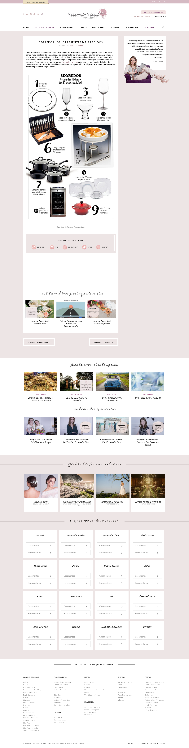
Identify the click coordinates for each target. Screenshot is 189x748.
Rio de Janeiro (29, 715)
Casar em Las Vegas (92, 707)
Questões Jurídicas (62, 705)
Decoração (122, 687)
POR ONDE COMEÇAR (44, 27)
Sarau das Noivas (61, 722)
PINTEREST (105, 247)
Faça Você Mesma (152, 697)
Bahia (25, 682)
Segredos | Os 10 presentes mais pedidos (71, 42)
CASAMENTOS (131, 27)
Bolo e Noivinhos (152, 685)
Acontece (58, 717)
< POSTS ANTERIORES (39, 342)
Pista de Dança (151, 710)
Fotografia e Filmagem (155, 700)
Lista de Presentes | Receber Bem (40, 322)
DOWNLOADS (150, 27)
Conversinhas (60, 720)
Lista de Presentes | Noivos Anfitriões (102, 322)
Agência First (41, 501)
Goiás (25, 697)
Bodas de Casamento (63, 682)
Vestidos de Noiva (92, 695)
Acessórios (89, 682)
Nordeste (27, 705)
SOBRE (143, 743)
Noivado (57, 702)
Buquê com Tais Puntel (41, 439)
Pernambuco (28, 713)
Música (148, 708)
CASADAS (114, 27)
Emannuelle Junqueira (112, 501)
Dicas (56, 692)
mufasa (81, 743)
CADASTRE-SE (161, 1)
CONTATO (152, 743)
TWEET (90, 247)
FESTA (84, 27)
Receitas (121, 697)
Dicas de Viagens (91, 710)
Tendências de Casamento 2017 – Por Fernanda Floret (76, 441)
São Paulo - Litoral (31, 725)
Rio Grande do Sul (31, 718)
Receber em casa (125, 695)
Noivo (87, 692)
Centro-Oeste (29, 687)
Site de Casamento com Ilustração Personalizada (71, 324)
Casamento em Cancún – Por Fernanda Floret (112, 441)
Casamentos (33, 545)
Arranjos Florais (125, 682)
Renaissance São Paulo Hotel (77, 501)
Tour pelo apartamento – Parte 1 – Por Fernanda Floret (148, 442)
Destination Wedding (32, 690)
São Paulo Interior (31, 728)
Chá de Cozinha (60, 690)
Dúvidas (57, 695)
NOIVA (26, 27)
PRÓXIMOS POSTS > (103, 342)
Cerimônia (58, 687)
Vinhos (121, 700)
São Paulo (27, 723)
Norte (25, 708)
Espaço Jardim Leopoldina (148, 501)
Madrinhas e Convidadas (95, 690)
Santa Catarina (29, 720)
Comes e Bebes (151, 687)
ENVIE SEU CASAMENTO (153, 12)
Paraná (26, 710)
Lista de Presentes (67, 227)
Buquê (87, 687)
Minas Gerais (29, 702)
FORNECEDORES (159, 16)
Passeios (122, 692)
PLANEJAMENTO (67, 27)
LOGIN (153, 1)
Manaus (26, 700)
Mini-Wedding (151, 705)
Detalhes (149, 695)
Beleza (87, 685)
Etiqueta (57, 697)
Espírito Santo (29, 695)
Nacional (88, 715)
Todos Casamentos (31, 730)
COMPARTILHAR (73, 247)
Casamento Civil (61, 685)
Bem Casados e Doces (154, 682)
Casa (120, 685)
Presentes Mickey (70, 62)
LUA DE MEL (98, 27)
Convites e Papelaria (154, 690)
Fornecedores (34, 552)
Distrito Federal (30, 692)
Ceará (25, 685)
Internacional (90, 712)
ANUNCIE (162, 743)
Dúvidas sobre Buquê (41, 442)
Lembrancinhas (151, 702)
